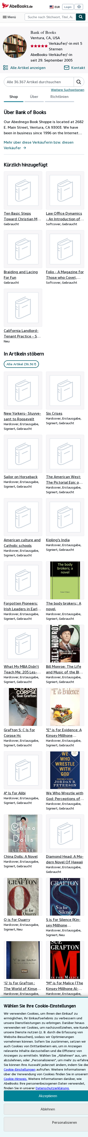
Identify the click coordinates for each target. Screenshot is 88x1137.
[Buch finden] (80, 17)
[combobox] (50, 17)
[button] (79, 81)
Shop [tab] (13, 96)
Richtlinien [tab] (59, 96)
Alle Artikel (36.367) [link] (21, 364)
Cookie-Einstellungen (19, 1069)
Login (68, 7)
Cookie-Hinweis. (15, 1079)
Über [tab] (34, 96)
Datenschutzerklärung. (52, 1088)
